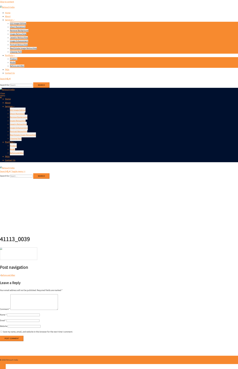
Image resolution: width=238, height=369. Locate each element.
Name (3, 314)
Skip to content (7, 1)
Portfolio (9, 55)
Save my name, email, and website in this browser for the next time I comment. (38, 331)
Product (13, 59)
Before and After (17, 66)
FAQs (7, 69)
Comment (5, 309)
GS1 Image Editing (18, 23)
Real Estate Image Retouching (23, 48)
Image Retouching (18, 34)
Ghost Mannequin (18, 27)
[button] (5, 78)
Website (3, 326)
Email (3, 320)
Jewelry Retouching (19, 37)
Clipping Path (16, 51)
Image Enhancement (19, 41)
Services (9, 20)
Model (13, 62)
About (8, 16)
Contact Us (10, 73)
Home (7, 12)
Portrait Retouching (19, 44)
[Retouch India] (7, 7)
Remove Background (19, 30)
